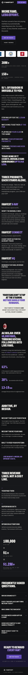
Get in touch (8, 37)
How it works (8, 42)
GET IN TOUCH (22, 2)
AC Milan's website (11, 352)
